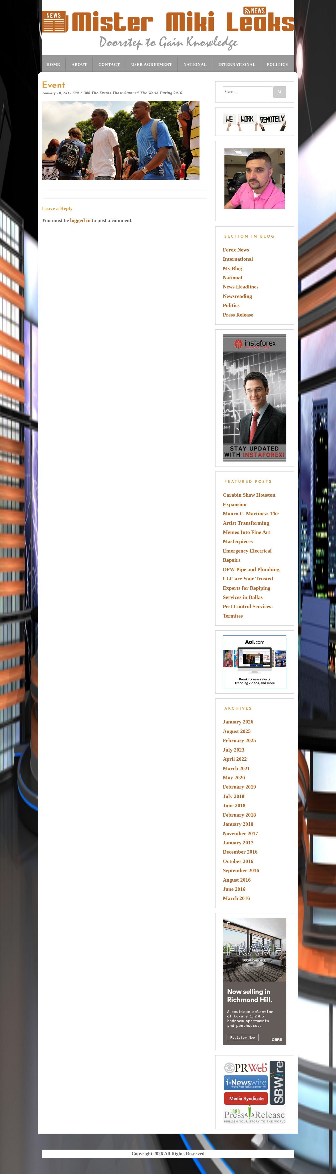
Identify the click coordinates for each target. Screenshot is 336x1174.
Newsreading (237, 296)
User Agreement (151, 64)
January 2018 (238, 824)
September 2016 (241, 870)
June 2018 (234, 805)
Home (53, 64)
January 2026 (238, 722)
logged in (80, 220)
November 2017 (240, 833)
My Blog (232, 268)
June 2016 (234, 889)
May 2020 (234, 777)
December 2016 (240, 852)
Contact (109, 64)
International (237, 64)
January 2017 (238, 842)
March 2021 (236, 768)
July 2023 (233, 750)
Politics (277, 64)
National (195, 64)
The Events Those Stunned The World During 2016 (136, 93)
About (79, 64)
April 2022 (235, 759)
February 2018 (239, 815)
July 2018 (233, 796)
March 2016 (236, 898)
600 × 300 (81, 93)
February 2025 (239, 740)
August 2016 (237, 880)
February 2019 (239, 787)
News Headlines (241, 287)
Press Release (238, 315)
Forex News (236, 250)
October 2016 (238, 861)
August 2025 (237, 731)
